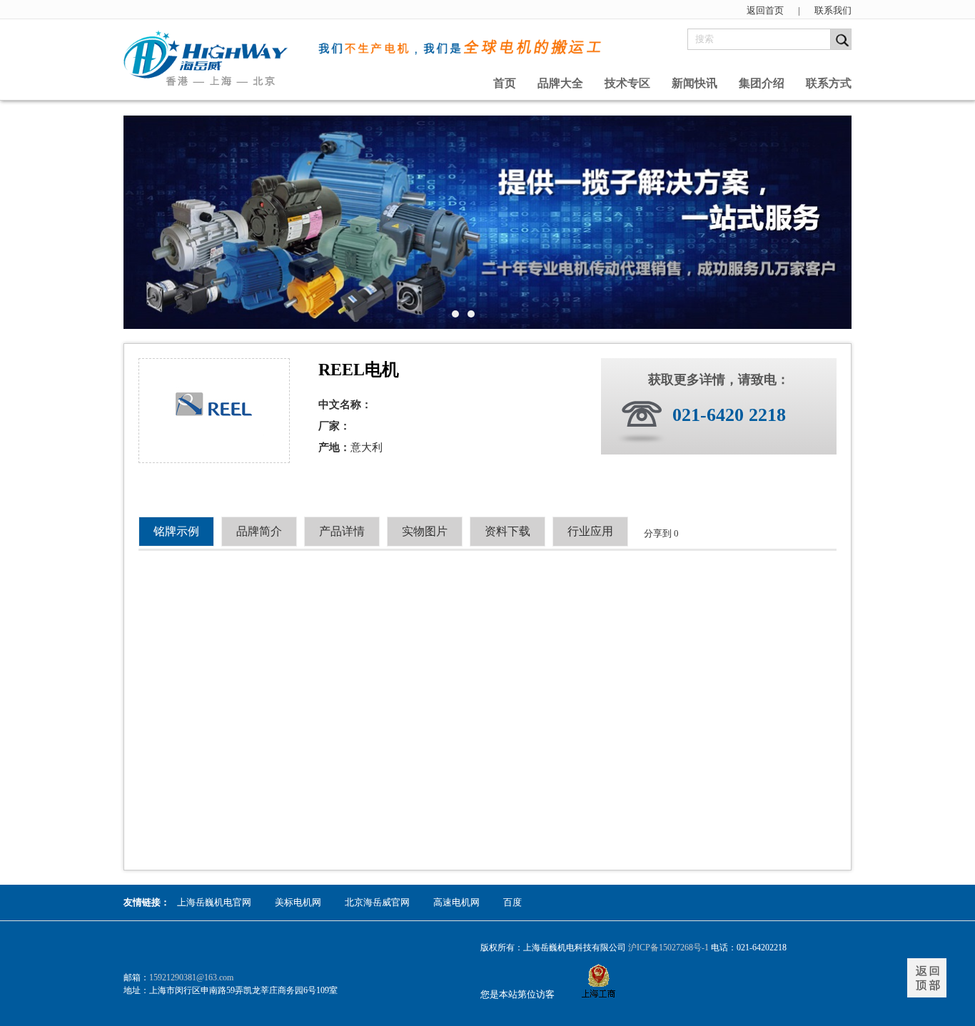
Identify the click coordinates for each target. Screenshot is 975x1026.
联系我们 (833, 10)
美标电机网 (298, 902)
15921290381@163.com (191, 977)
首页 (504, 83)
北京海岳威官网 (377, 902)
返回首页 (765, 10)
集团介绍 (761, 83)
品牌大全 (560, 83)
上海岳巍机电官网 (214, 902)
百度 (512, 902)
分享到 (658, 533)
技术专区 (627, 83)
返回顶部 (926, 977)
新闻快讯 (694, 83)
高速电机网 (456, 902)
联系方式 (829, 83)
